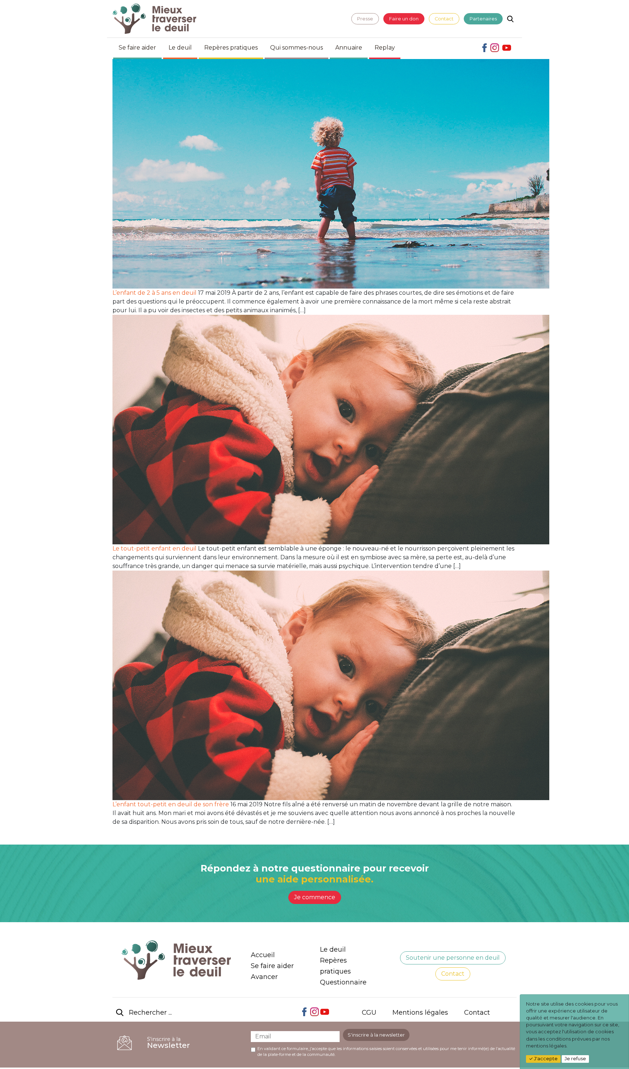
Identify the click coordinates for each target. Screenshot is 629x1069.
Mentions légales (420, 1013)
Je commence (314, 897)
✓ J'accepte (543, 1058)
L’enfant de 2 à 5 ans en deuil (154, 292)
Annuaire (348, 47)
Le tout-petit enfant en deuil (154, 548)
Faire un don (404, 18)
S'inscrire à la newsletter (376, 1035)
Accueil (263, 955)
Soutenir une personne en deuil (453, 957)
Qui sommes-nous (296, 47)
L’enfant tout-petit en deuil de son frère (170, 804)
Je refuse (575, 1058)
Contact (444, 18)
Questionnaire (343, 982)
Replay (385, 47)
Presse (365, 18)
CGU (369, 1013)
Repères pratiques (231, 47)
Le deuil (180, 47)
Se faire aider (137, 47)
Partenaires (483, 18)
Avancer (264, 977)
